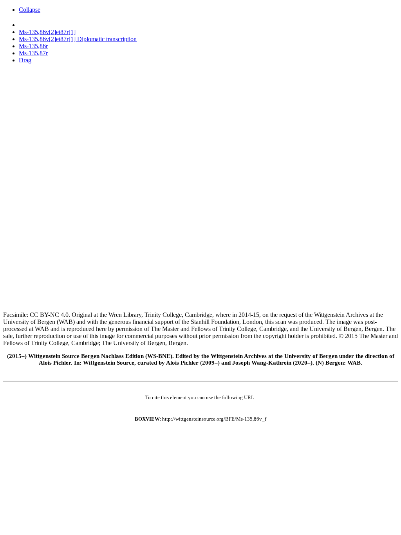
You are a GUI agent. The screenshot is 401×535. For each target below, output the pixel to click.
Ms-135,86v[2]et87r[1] (47, 32)
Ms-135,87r (33, 53)
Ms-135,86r (33, 46)
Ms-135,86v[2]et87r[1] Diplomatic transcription (78, 39)
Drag (25, 60)
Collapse (29, 9)
